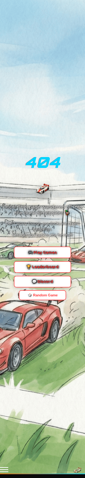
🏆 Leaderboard (42, 267)
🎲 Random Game (43, 295)
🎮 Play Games (42, 252)
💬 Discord (42, 281)
